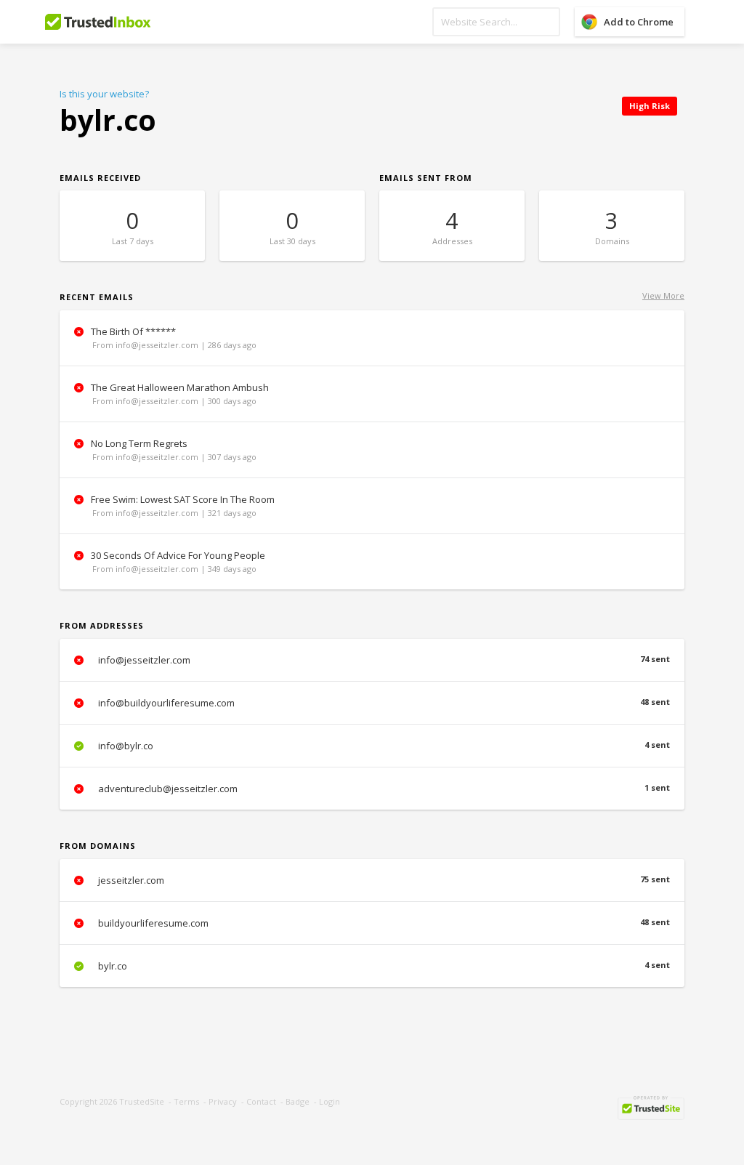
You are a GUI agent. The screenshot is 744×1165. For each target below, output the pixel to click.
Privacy (223, 1101)
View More (663, 295)
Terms (186, 1101)
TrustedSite (141, 1101)
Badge (298, 1101)
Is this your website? (104, 93)
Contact (261, 1101)
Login (329, 1101)
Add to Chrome (639, 21)
